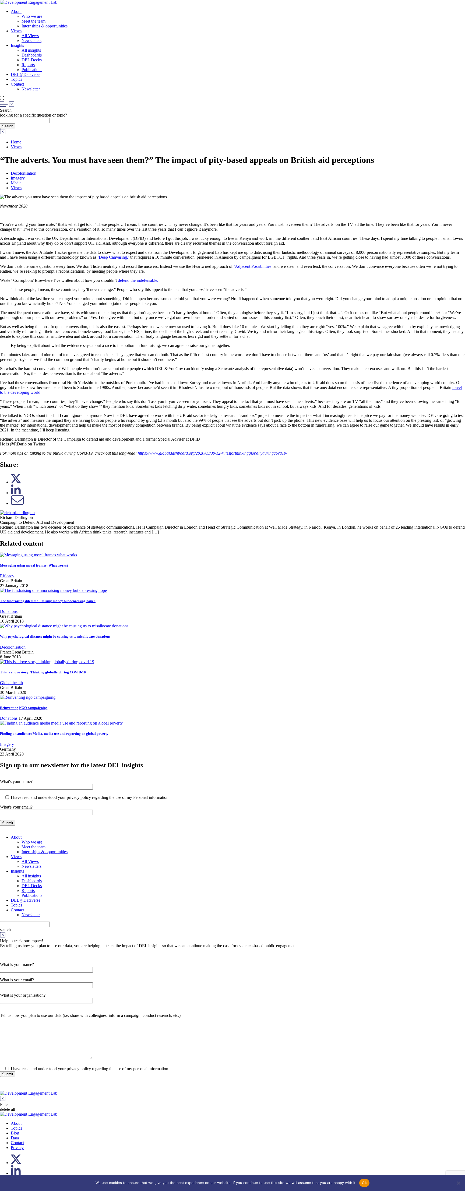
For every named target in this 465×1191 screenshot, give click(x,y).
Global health (11, 682)
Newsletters (31, 40)
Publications (32, 69)
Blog (15, 1133)
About (16, 11)
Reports (28, 64)
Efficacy (7, 576)
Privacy (17, 1147)
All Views (30, 35)
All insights (31, 50)
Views (16, 31)
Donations (8, 611)
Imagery (18, 178)
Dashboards (32, 55)
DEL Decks (32, 60)
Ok (364, 1183)
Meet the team (33, 21)
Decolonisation (23, 173)
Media (16, 183)
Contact (17, 84)
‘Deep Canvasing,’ (113, 257)
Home (16, 142)
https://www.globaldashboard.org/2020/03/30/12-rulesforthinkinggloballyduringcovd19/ (212, 453)
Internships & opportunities (45, 26)
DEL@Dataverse (25, 74)
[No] (458, 1183)
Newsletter (31, 89)
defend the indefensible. (138, 280)
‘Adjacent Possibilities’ (253, 266)
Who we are (32, 16)
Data (15, 1138)
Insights (17, 45)
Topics (16, 79)
